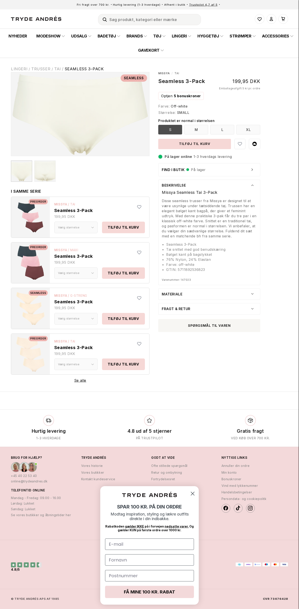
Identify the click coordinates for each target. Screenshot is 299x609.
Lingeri (19, 69)
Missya (60, 204)
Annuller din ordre (236, 466)
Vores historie (92, 466)
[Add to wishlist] (139, 207)
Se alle (80, 380)
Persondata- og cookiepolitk (244, 499)
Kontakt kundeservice (98, 479)
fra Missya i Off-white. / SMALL (21, 171)
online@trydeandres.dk (29, 481)
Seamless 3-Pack (84, 69)
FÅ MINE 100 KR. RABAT (149, 592)
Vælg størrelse (68, 227)
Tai (72, 204)
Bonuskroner (232, 479)
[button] (103, 19)
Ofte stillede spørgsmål (169, 466)
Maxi (74, 250)
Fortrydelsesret (163, 479)
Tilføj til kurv (123, 227)
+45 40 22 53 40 (24, 475)
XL (248, 129)
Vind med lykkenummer (240, 485)
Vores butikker (92, 472)
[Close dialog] (192, 493)
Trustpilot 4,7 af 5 (203, 4)
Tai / (59, 69)
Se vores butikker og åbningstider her (41, 515)
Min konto (229, 472)
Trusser (40, 69)
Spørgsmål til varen (209, 325)
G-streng (78, 295)
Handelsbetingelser (237, 492)
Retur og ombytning (166, 472)
